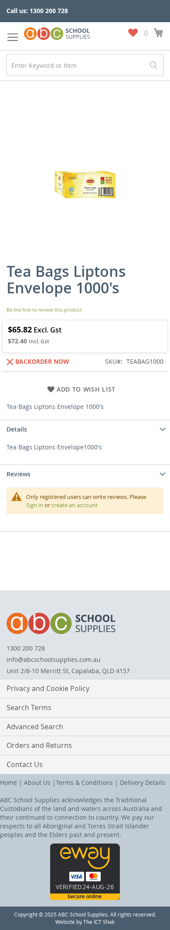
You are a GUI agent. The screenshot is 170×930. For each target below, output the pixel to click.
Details (17, 429)
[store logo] (57, 32)
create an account (74, 505)
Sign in (34, 505)
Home (8, 782)
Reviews (19, 474)
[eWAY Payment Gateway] (85, 897)
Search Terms (29, 707)
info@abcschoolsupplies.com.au (54, 659)
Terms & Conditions (84, 782)
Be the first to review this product (44, 309)
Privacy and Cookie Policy (48, 688)
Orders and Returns (39, 745)
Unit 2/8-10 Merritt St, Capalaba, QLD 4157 (68, 671)
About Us (37, 782)
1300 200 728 (26, 648)
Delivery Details (142, 782)
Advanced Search (35, 726)
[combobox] (85, 65)
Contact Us (25, 764)
